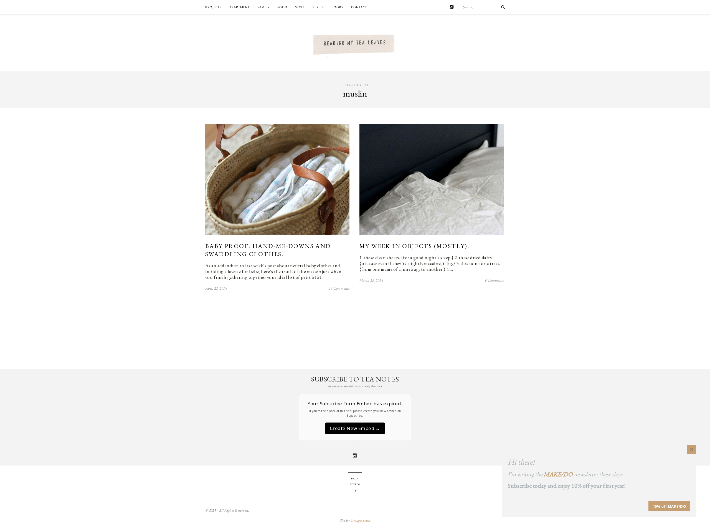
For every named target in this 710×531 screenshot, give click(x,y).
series (318, 7)
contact (359, 7)
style (300, 7)
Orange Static (360, 520)
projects (213, 7)
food (282, 7)
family (263, 7)
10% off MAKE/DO (669, 506)
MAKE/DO (558, 474)
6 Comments (494, 280)
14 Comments (339, 288)
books (337, 7)
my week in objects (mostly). (414, 246)
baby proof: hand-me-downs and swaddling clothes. (268, 250)
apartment (239, 7)
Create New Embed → (355, 428)
